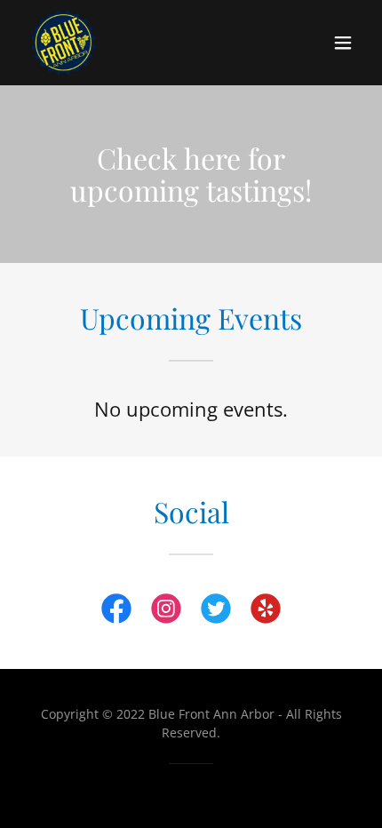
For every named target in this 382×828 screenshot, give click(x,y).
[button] (343, 42)
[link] (63, 42)
